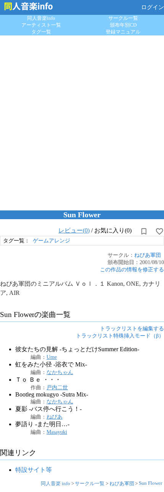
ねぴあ (55, 417)
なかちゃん (60, 372)
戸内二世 (57, 387)
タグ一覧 (41, 32)
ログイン (152, 7)
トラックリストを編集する (132, 328)
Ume (52, 357)
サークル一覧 (123, 18)
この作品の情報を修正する (132, 269)
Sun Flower (150, 483)
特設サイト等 (33, 470)
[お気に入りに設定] (159, 231)
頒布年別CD (123, 25)
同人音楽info (41, 18)
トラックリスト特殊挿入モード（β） (120, 336)
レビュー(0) (74, 230)
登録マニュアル (123, 32)
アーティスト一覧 (41, 25)
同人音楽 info (55, 483)
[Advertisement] (82, 121)
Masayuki (57, 432)
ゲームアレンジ (51, 240)
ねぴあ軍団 (147, 255)
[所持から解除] (143, 231)
